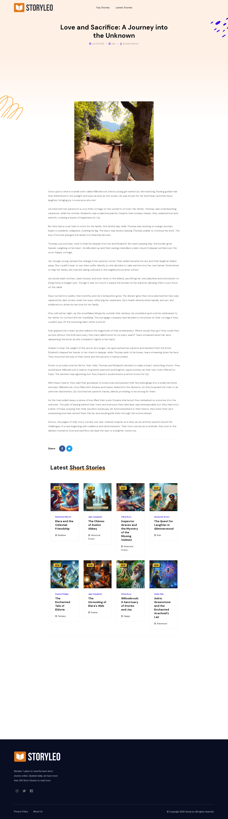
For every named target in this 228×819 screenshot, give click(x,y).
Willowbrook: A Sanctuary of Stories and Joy (130, 604)
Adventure (161, 623)
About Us (38, 811)
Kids (158, 535)
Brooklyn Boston (131, 44)
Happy (126, 616)
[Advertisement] (114, 70)
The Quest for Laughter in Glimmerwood (164, 525)
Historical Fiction (94, 537)
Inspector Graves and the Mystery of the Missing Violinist (129, 530)
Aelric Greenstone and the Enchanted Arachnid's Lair (162, 608)
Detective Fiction (127, 548)
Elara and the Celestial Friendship (64, 525)
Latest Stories (124, 7)
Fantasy (62, 616)
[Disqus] (114, 680)
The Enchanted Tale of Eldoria (62, 604)
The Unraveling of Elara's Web (97, 602)
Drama (94, 612)
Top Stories (103, 7)
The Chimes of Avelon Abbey (96, 525)
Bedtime (62, 535)
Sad (113, 44)
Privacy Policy (21, 811)
